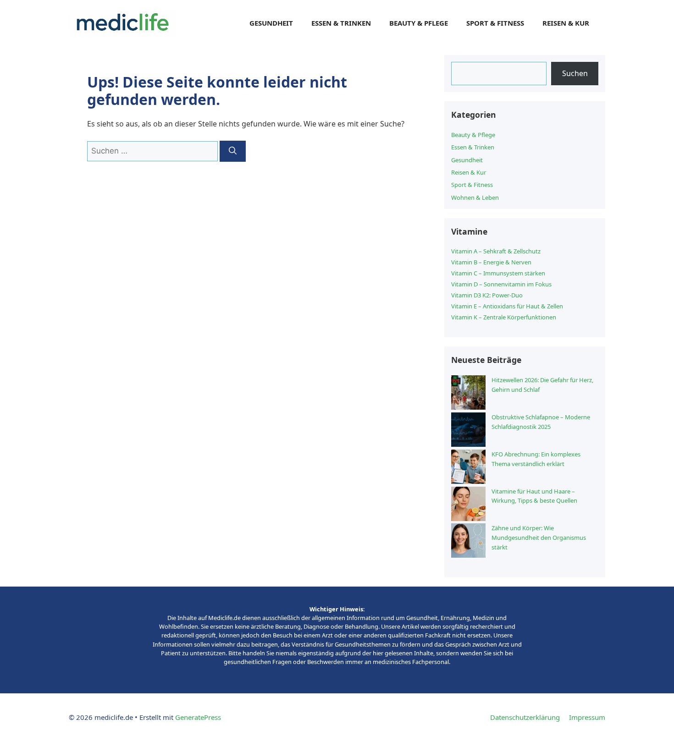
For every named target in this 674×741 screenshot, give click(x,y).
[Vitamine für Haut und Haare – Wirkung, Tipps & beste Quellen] (468, 505)
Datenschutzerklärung (525, 717)
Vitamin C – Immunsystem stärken (498, 273)
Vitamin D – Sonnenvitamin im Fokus (501, 284)
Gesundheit (271, 22)
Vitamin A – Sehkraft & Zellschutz (496, 251)
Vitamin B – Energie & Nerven (491, 262)
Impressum (587, 717)
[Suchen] (233, 151)
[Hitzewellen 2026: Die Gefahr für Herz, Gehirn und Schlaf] (468, 393)
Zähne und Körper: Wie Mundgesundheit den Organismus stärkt (539, 537)
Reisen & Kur (565, 22)
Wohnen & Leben (475, 197)
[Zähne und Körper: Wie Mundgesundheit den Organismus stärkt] (468, 541)
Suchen (575, 73)
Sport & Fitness (495, 22)
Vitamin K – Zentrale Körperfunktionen (503, 317)
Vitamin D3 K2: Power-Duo (487, 295)
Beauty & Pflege (418, 22)
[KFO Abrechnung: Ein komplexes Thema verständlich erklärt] (468, 468)
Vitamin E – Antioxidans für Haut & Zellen (507, 306)
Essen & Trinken (341, 22)
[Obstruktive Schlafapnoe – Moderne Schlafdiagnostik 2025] (468, 431)
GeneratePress (198, 717)
